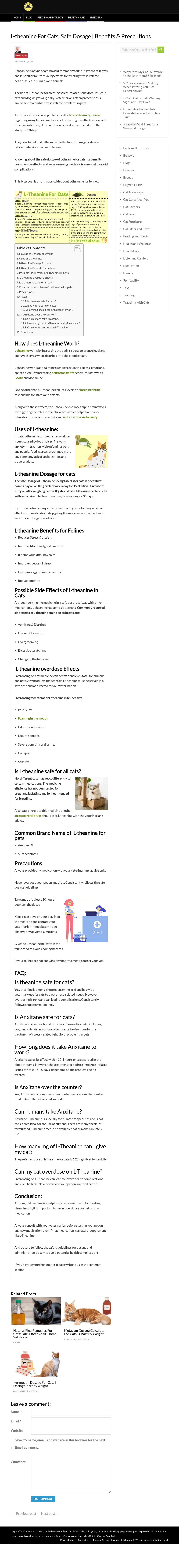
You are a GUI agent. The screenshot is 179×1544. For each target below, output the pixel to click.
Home (17, 17)
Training (129, 295)
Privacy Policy (67, 1539)
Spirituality (131, 280)
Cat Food (129, 214)
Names (128, 273)
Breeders (96, 17)
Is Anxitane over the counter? (38, 314)
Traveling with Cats (136, 302)
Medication (21, 55)
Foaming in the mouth (33, 718)
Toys (126, 288)
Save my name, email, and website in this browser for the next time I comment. (60, 1443)
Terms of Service (101, 1539)
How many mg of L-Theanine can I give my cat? (53, 323)
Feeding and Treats (50, 17)
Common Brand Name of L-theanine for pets (45, 287)
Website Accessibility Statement (151, 1539)
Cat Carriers (131, 207)
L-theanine (22, 350)
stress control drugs (28, 815)
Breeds (128, 177)
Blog (29, 17)
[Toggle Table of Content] (76, 248)
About (116, 1539)
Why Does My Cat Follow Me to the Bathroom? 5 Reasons (143, 74)
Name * (16, 1412)
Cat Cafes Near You (136, 199)
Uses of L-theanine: (30, 258)
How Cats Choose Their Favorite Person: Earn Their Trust (141, 113)
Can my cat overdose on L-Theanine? (48, 327)
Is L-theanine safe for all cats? (36, 282)
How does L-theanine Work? (36, 253)
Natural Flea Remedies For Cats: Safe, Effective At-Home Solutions (34, 1333)
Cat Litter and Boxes (137, 229)
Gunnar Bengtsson (25, 61)
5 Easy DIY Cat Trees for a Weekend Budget (140, 126)
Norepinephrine (90, 390)
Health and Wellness (137, 243)
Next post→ (49, 1513)
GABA (19, 378)
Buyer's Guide (132, 185)
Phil (18, 1342)
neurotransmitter (64, 373)
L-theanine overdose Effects (36, 277)
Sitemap (127, 1539)
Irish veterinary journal (85, 115)
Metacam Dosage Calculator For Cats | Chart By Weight (85, 1332)
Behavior (129, 155)
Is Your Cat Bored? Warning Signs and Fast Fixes (141, 100)
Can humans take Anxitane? (43, 318)
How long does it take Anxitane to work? (50, 309)
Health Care (76, 17)
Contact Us (83, 1539)
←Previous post (24, 1513)
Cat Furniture (132, 221)
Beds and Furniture (136, 148)
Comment (18, 1462)
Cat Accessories (134, 192)
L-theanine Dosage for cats (35, 263)
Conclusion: (28, 332)
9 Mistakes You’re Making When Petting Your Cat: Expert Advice (140, 87)
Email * (16, 1421)
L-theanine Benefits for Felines (37, 268)
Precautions (26, 291)
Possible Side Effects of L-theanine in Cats (44, 272)
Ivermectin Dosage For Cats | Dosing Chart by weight (34, 1384)
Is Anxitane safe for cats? (41, 305)
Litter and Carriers (135, 258)
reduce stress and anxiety (80, 417)
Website (17, 1431)
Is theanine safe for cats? (41, 301)
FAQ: (24, 296)
